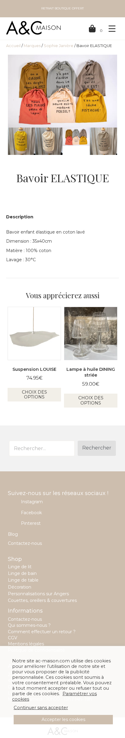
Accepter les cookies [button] (63, 719)
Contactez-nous (25, 543)
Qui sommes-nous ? (29, 625)
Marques (32, 45)
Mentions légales (26, 644)
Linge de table (23, 580)
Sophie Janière (58, 45)
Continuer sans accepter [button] (41, 707)
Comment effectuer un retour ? (42, 631)
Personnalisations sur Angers (38, 593)
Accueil (13, 45)
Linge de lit (20, 566)
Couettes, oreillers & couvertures (42, 600)
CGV (12, 638)
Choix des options (34, 394)
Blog (13, 534)
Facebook (31, 512)
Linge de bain (22, 573)
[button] (97, 448)
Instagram (32, 501)
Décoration (19, 587)
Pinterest (31, 523)
